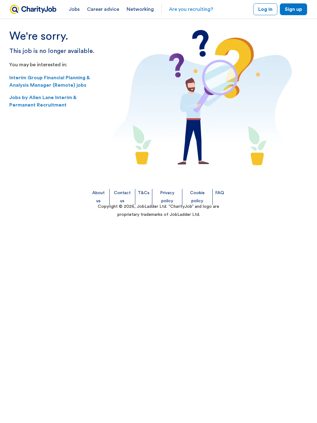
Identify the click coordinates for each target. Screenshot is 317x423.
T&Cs (144, 193)
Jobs (74, 9)
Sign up (293, 9)
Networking (140, 9)
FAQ (219, 193)
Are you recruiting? (191, 9)
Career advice (103, 9)
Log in (265, 9)
